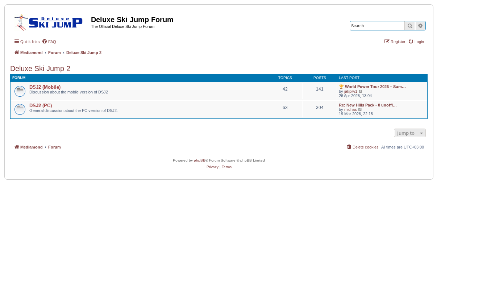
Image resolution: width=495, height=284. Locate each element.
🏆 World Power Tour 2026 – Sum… (372, 86)
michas (350, 109)
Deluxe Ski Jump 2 (40, 68)
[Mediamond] (50, 21)
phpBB (199, 160)
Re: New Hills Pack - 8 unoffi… (368, 105)
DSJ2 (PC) (40, 105)
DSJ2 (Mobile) (45, 87)
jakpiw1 (350, 91)
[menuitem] (49, 41)
